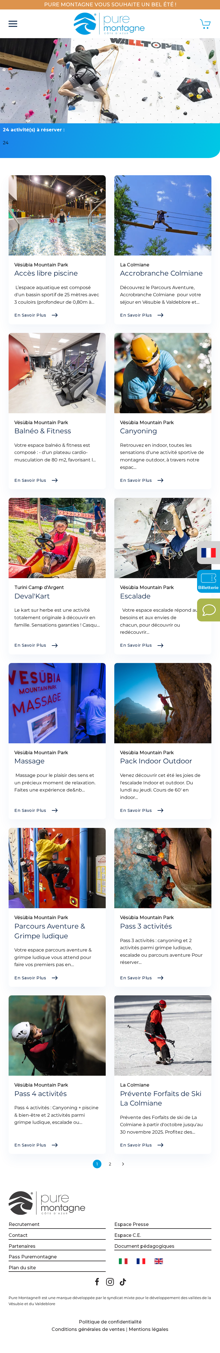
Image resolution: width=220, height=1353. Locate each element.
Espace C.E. (127, 1235)
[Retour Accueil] (110, 23)
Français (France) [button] (207, 548)
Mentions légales (148, 1329)
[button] (13, 23)
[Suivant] (123, 1164)
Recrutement (24, 1224)
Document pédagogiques (144, 1246)
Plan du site (22, 1267)
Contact (18, 1235)
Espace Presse (131, 1224)
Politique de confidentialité (110, 1322)
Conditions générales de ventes (88, 1329)
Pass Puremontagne (33, 1257)
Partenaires (22, 1246)
